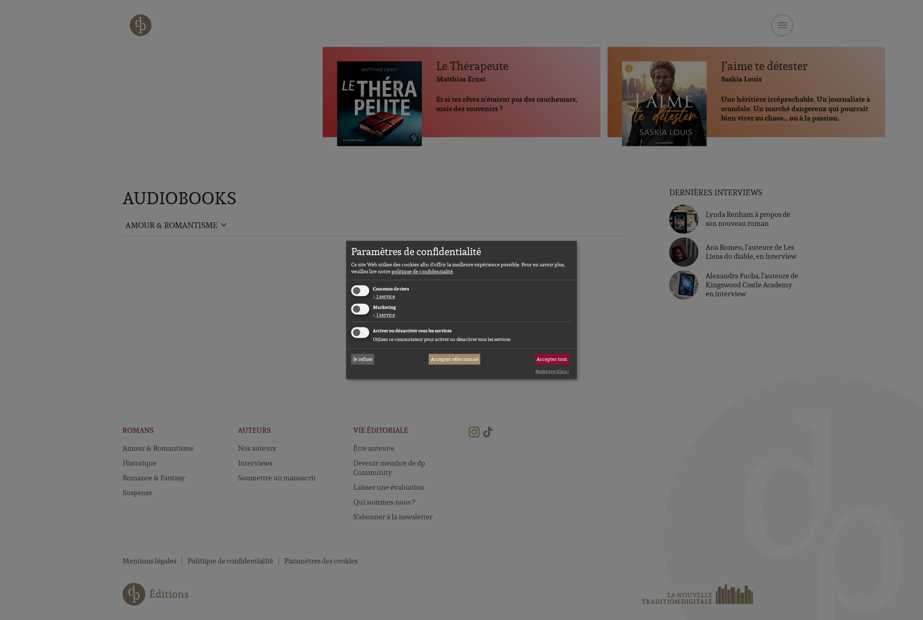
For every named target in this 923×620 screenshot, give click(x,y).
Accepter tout (551, 359)
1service (384, 296)
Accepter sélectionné (454, 359)
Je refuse (362, 359)
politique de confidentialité (422, 271)
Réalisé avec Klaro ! (552, 371)
